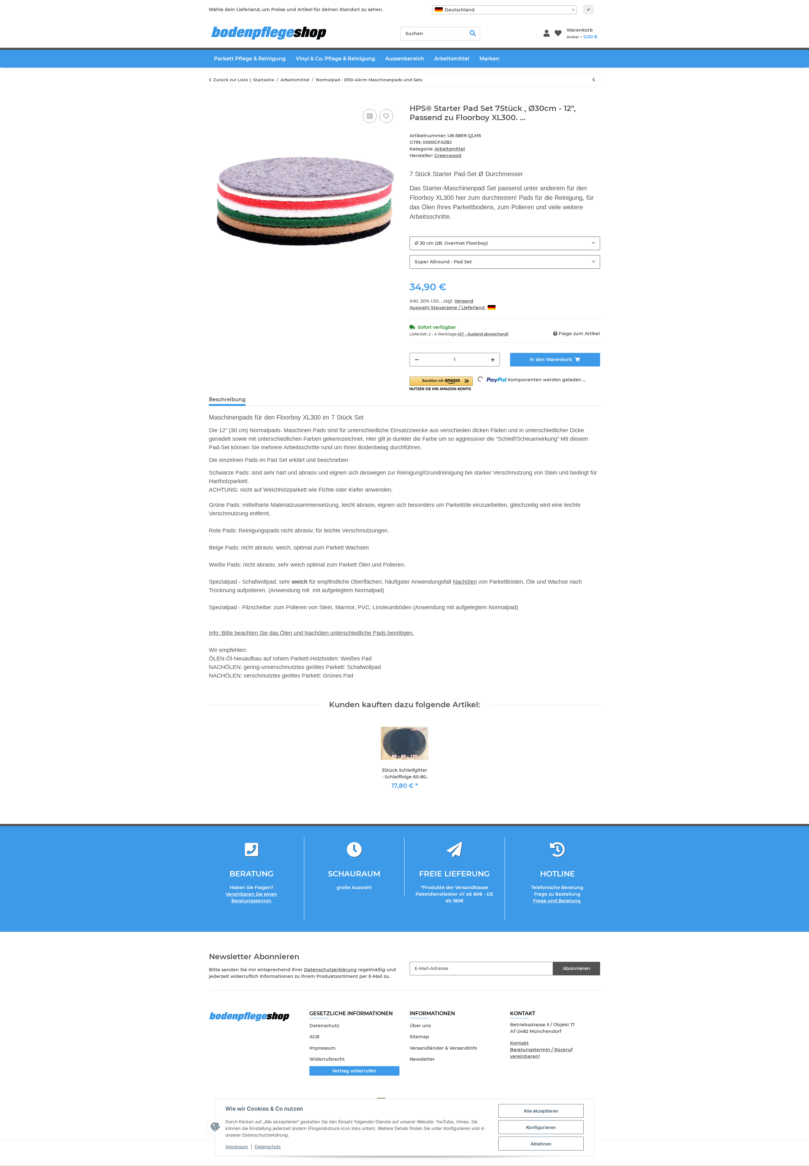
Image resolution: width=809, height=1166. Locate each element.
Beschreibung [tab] (227, 399)
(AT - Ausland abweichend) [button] (483, 334)
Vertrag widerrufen (354, 1071)
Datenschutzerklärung (330, 970)
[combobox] (504, 9)
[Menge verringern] (417, 359)
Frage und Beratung (557, 901)
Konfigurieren (541, 1127)
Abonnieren (576, 968)
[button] (546, 33)
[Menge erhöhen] (493, 359)
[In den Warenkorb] (214, 100)
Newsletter (422, 1059)
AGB (314, 1037)
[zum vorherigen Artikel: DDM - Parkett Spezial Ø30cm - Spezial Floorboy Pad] (593, 80)
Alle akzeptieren (541, 1111)
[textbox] (504, 10)
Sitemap (419, 1037)
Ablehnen (541, 1143)
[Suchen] (473, 33)
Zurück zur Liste (230, 79)
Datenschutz (268, 1146)
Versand (463, 301)
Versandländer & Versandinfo (443, 1048)
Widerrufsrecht (327, 1059)
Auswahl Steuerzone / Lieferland (448, 307)
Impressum (236, 1146)
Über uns (420, 1025)
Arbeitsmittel (450, 149)
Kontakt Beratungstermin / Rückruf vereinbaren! (541, 1049)
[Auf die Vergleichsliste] (370, 116)
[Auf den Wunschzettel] (386, 116)
